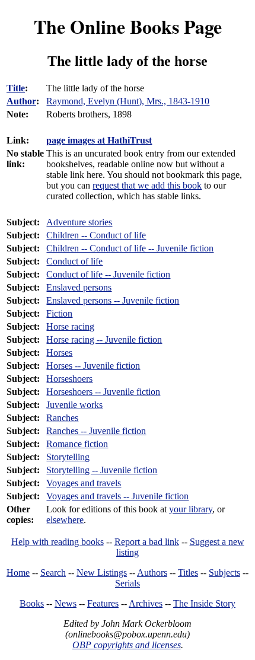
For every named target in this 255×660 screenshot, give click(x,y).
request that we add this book (147, 185)
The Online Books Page (128, 26)
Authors (152, 572)
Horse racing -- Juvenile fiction (104, 339)
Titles (188, 572)
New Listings (101, 572)
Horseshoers (69, 379)
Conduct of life (74, 261)
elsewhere (65, 520)
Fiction (59, 313)
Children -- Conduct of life (96, 235)
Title (16, 88)
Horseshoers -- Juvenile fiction (103, 392)
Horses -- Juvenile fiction (93, 366)
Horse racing (70, 326)
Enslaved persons (78, 287)
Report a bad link (146, 542)
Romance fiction (77, 444)
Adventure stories (79, 222)
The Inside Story (204, 603)
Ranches (62, 418)
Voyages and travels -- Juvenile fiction (117, 496)
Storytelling (68, 457)
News (65, 603)
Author (21, 101)
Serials (127, 583)
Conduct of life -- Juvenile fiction (108, 274)
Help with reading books (57, 542)
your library (190, 509)
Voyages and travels (83, 483)
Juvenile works (74, 405)
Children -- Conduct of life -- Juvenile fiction (129, 248)
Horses (59, 352)
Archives (145, 603)
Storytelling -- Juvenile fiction (101, 470)
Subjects (224, 572)
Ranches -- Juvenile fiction (96, 431)
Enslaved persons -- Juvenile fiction (112, 300)
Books (32, 603)
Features (103, 603)
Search (53, 572)
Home (18, 572)
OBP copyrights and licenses (126, 645)
